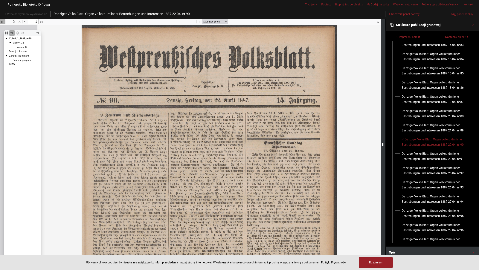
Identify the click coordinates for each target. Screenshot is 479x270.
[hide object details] (383, 144)
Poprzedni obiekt (409, 37)
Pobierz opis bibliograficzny (439, 4)
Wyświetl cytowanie (405, 4)
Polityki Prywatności (334, 262)
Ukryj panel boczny (461, 14)
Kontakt (468, 4)
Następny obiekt (455, 37)
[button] (432, 25)
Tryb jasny (311, 4)
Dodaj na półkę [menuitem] (380, 4)
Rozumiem (375, 262)
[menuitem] (435, 42)
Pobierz (326, 4)
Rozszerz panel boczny (405, 14)
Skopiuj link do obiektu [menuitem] (348, 4)
